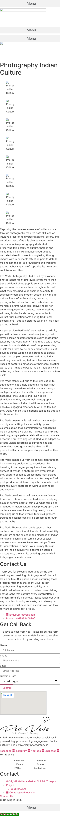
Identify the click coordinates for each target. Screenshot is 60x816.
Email (3, 666)
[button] (30, 3)
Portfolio (41, 760)
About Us (19, 760)
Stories (40, 764)
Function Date (8, 676)
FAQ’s (17, 768)
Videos (19, 764)
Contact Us (40, 768)
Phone (3, 655)
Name (3, 645)
